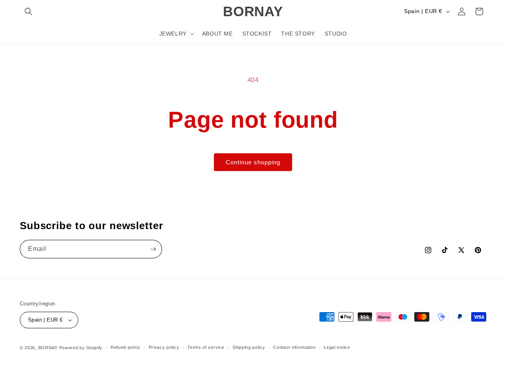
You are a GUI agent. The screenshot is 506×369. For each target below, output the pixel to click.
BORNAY (48, 347)
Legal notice (337, 347)
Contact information (294, 347)
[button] (28, 11)
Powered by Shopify (81, 347)
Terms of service (205, 347)
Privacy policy (164, 347)
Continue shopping (253, 162)
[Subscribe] (153, 249)
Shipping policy (248, 347)
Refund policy (125, 347)
